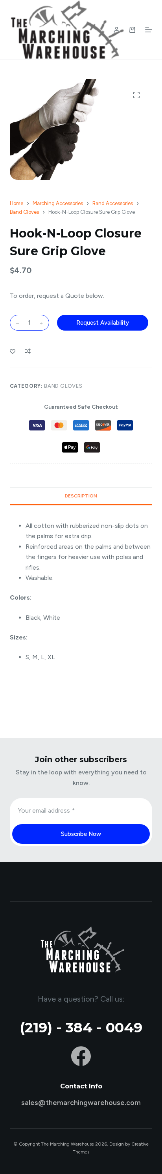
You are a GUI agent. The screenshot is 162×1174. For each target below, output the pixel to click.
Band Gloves (63, 386)
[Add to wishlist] (12, 351)
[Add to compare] (28, 351)
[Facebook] (81, 1056)
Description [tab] (81, 496)
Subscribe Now (81, 834)
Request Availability (102, 322)
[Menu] (148, 29)
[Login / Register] (117, 30)
